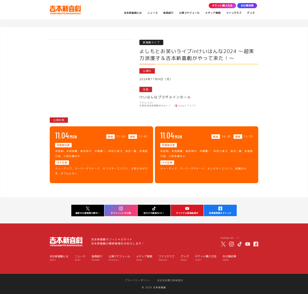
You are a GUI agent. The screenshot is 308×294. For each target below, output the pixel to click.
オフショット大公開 (121, 213)
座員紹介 (97, 257)
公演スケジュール (119, 257)
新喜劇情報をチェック (220, 213)
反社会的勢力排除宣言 (170, 280)
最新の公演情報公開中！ (87, 213)
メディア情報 (144, 257)
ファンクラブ (166, 257)
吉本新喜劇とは (59, 257)
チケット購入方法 (205, 257)
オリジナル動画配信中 (187, 213)
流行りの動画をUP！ (154, 213)
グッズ (185, 257)
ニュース (80, 257)
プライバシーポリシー (138, 280)
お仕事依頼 (229, 257)
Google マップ (186, 105)
